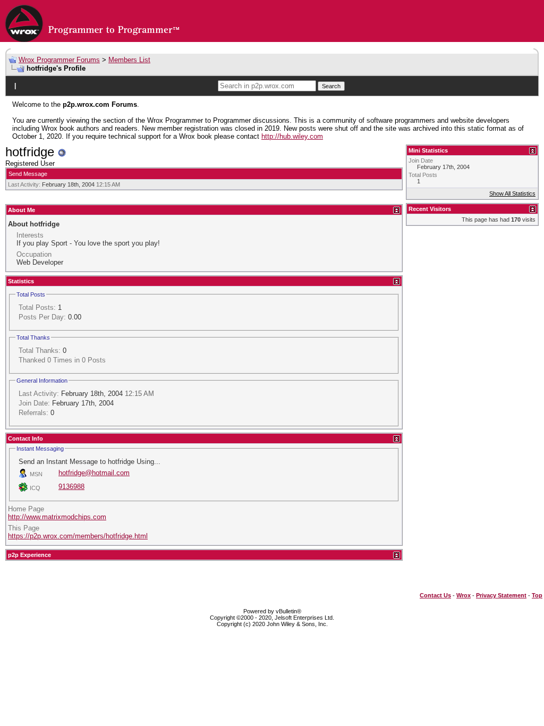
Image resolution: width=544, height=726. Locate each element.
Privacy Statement (501, 595)
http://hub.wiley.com (292, 136)
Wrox (463, 595)
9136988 (71, 487)
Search (331, 86)
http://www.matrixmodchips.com (57, 517)
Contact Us (435, 595)
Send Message (27, 174)
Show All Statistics (512, 193)
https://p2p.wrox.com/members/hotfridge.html (78, 536)
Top (537, 595)
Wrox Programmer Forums (59, 60)
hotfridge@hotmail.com (94, 473)
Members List (129, 60)
